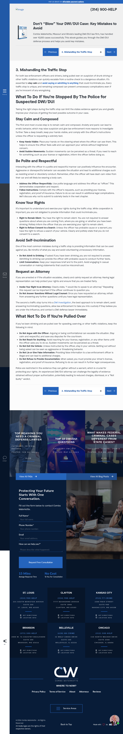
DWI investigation (62, 302)
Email (21, 535)
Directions (30, 615)
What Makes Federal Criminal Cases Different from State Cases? (104, 443)
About (72, 692)
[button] (66, 708)
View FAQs (26, 476)
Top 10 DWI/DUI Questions (66, 443)
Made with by (100, 724)
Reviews (97, 692)
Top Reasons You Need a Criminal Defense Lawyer (28, 443)
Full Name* (24, 516)
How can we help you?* (30, 544)
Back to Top (66, 724)
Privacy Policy (39, 692)
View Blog (99, 476)
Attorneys (84, 692)
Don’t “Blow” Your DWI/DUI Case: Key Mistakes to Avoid (75, 26)
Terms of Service (57, 692)
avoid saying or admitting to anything (60, 83)
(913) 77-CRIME (104, 598)
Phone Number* (26, 525)
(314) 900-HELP (103, 9)
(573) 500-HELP (28, 633)
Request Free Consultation (41, 562)
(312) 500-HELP (104, 633)
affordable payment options (73, 2)
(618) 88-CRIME (66, 633)
